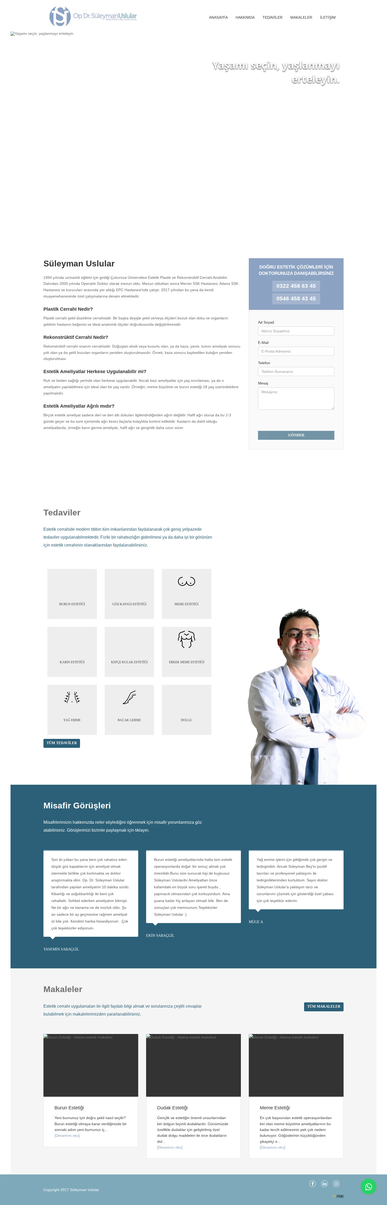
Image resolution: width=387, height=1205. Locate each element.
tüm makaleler (323, 1006)
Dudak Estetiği (172, 1107)
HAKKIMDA (245, 17)
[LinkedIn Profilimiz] (324, 1183)
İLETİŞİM (328, 17)
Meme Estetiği (275, 1107)
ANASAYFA (218, 17)
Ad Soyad (266, 322)
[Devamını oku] (67, 1135)
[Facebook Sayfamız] (312, 1183)
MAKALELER (301, 17)
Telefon (264, 363)
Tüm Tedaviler (62, 743)
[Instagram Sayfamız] (336, 1183)
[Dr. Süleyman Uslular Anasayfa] (88, 16)
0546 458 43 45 (296, 298)
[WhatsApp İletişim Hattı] (368, 1186)
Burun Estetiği (69, 1107)
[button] (20, 137)
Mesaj (263, 383)
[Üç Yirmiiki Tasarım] (338, 1196)
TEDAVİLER (272, 17)
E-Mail (263, 342)
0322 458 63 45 (296, 286)
